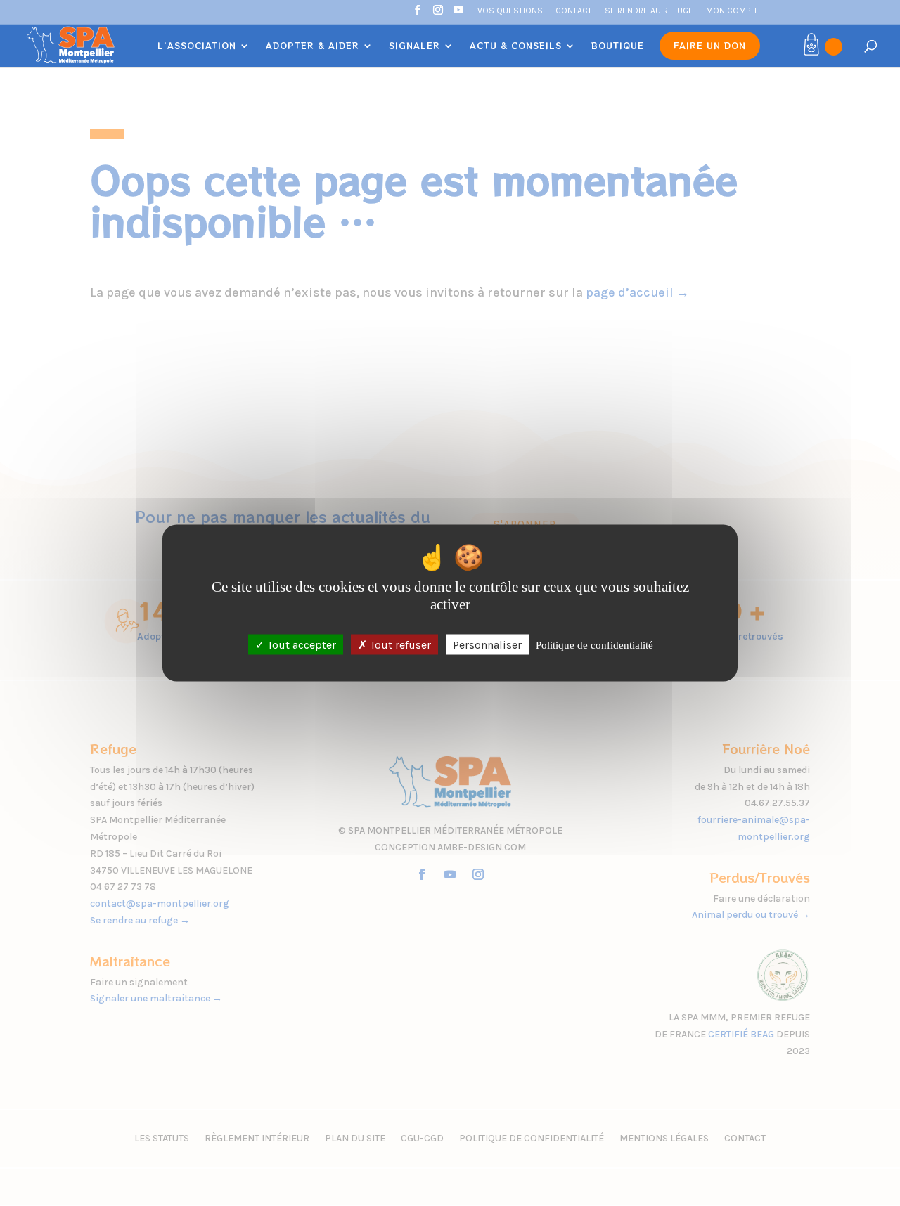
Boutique (617, 46)
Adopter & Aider (312, 46)
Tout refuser (399, 644)
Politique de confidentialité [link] (594, 644)
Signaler (414, 46)
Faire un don (710, 45)
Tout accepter (300, 644)
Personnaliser (487, 644)
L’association (197, 46)
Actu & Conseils (516, 46)
